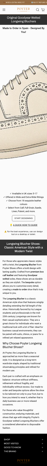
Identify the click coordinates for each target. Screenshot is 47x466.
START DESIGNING (23, 218)
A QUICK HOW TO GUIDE (25, 225)
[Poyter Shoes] (23, 9)
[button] (37, 10)
